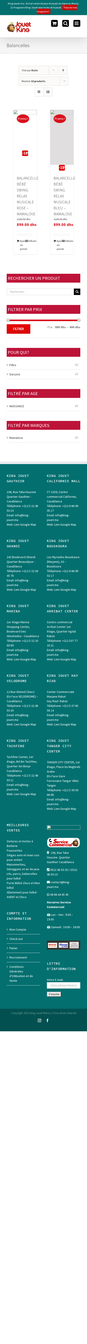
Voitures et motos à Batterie (20, 843)
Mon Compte (17, 929)
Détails (30, 241)
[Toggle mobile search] (65, 23)
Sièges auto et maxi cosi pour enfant (23, 857)
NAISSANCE (16, 406)
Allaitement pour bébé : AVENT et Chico (22, 894)
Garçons (14, 374)
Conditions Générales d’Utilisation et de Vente (21, 974)
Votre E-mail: (55, 980)
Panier (13, 948)
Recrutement (18, 957)
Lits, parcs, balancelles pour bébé (22, 876)
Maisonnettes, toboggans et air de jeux (23, 866)
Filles (12, 365)
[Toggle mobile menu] (76, 23)
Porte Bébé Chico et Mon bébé (23, 885)
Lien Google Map (25, 524)
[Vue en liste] (48, 92)
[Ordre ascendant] (63, 70)
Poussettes (14, 850)
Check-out (16, 939)
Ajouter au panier (22, 245)
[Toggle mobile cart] (54, 23)
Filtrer (18, 329)
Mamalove (16, 438)
